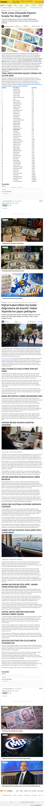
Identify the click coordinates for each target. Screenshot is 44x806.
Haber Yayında (5, 358)
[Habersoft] (38, 805)
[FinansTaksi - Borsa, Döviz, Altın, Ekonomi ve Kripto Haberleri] (6, 790)
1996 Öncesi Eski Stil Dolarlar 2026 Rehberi (13, 243)
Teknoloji (22, 1)
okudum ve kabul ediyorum (12, 201)
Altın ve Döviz (9, 10)
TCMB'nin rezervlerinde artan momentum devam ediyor (16, 758)
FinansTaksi (4, 10)
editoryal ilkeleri (13, 461)
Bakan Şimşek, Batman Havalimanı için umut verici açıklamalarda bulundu (21, 786)
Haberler (18, 1)
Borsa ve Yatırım (16, 2)
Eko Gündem (29, 1)
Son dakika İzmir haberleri (7, 795)
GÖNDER (40, 201)
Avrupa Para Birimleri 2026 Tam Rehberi (12, 298)
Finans (39, 795)
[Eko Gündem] (22, 717)
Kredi (26, 1)
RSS (12, 802)
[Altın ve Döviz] (22, 229)
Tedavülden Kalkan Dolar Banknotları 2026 (13, 271)
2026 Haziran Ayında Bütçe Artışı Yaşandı (12, 731)
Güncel (14, 1)
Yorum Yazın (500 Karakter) (7, 191)
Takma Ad (3, 186)
